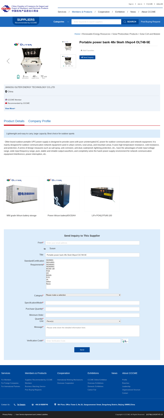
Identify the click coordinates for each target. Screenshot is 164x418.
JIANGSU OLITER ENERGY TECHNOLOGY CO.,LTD (30, 87)
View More (10, 108)
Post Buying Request (150, 22)
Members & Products (82, 12)
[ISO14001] (77, 262)
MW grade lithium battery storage (22, 215)
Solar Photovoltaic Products (125, 34)
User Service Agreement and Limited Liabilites (32, 414)
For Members (6, 380)
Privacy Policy (8, 414)
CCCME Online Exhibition (97, 380)
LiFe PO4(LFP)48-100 (102, 215)
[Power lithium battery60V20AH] (61, 193)
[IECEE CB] (77, 269)
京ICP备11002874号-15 (154, 414)
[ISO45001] (77, 264)
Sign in (131, 4)
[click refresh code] (124, 341)
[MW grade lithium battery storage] (21, 193)
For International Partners (10, 386)
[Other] (77, 282)
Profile (124, 380)
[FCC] (77, 277)
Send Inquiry (88, 57)
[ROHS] (77, 275)
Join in (140, 4)
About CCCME (149, 12)
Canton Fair (92, 390)
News (133, 12)
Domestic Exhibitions (95, 386)
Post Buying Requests (33, 390)
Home (77, 34)
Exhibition (120, 12)
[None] (77, 284)
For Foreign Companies (10, 383)
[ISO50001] (77, 267)
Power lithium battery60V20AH (62, 215)
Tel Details (21, 405)
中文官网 (149, 4)
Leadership (126, 386)
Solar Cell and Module (150, 34)
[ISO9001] (77, 260)
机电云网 (160, 4)
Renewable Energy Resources (96, 34)
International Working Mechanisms (70, 380)
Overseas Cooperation (65, 383)
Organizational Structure (131, 390)
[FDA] (77, 271)
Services (62, 12)
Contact (125, 393)
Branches (125, 383)
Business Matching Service (35, 386)
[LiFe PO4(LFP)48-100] (102, 193)
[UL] (77, 279)
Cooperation (104, 12)
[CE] (77, 273)
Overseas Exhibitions (96, 383)
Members (28, 383)
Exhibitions (93, 373)
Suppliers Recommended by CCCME (38, 380)
